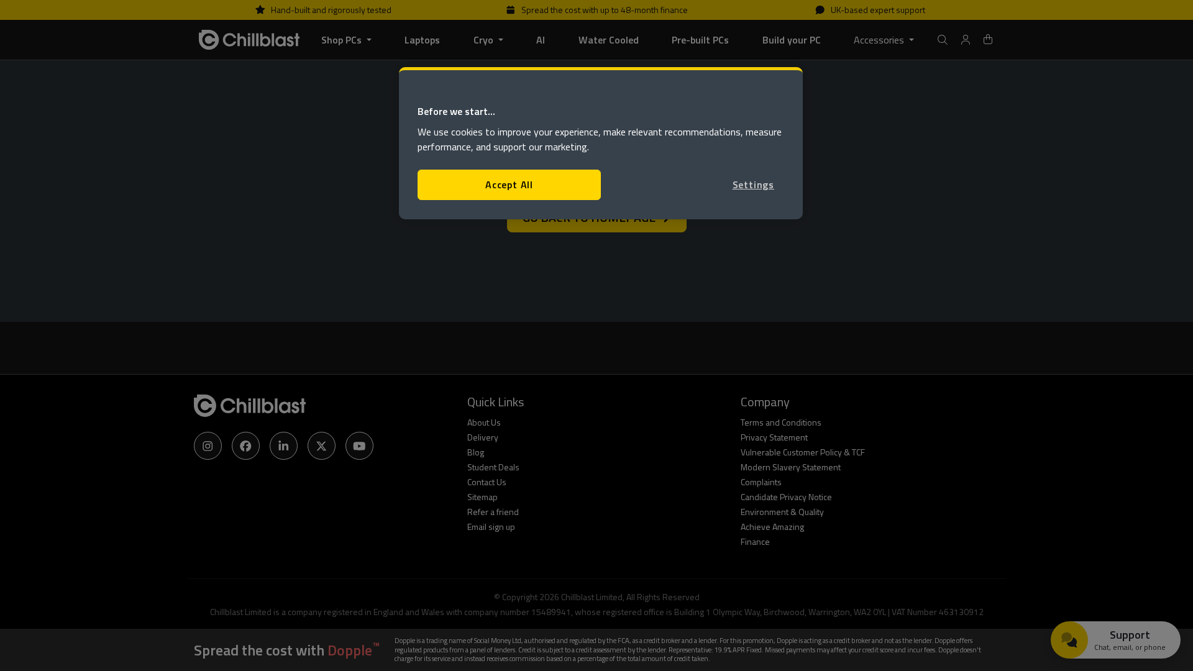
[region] (601, 143)
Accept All (509, 184)
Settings (753, 184)
